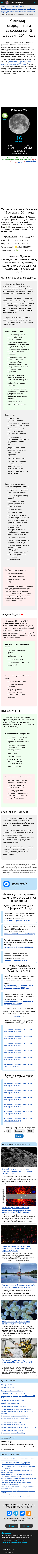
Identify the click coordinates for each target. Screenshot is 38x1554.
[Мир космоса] (7, 2)
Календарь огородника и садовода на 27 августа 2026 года (18, 1397)
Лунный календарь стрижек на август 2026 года (16, 1409)
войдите (20, 162)
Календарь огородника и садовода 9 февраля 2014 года (18, 1065)
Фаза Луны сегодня (7, 1385)
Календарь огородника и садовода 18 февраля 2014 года (18, 1098)
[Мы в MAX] (9, 1513)
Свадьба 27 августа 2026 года (10, 1403)
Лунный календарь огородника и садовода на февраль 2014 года (18, 11)
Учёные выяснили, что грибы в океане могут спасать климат (18, 1492)
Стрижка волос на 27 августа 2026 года (13, 1393)
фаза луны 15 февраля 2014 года (17, 920)
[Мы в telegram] (16, 1513)
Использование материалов (18, 1542)
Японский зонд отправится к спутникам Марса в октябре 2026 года (16, 1471)
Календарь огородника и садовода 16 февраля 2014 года (18, 1084)
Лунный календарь (17, 6)
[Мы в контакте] (22, 1513)
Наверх (26, 1526)
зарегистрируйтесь (31, 161)
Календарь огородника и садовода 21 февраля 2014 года (18, 1119)
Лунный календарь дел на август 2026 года (14, 1416)
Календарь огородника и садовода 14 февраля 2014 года (18, 1030)
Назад (11, 1526)
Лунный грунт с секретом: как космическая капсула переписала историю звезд (17, 1459)
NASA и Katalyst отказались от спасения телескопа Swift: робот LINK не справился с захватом (18, 1479)
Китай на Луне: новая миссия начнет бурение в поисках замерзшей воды (18, 1487)
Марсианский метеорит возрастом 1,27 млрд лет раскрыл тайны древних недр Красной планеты (16, 1496)
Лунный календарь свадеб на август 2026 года (15, 1419)
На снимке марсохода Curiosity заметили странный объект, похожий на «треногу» (17, 1483)
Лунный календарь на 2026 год (11, 1422)
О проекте (5, 1542)
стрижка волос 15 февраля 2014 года (19, 934)
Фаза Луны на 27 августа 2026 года (12, 1391)
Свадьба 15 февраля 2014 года (16, 960)
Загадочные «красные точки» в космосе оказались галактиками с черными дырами (17, 1475)
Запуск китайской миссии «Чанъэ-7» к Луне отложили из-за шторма (18, 1467)
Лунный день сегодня (8, 1387)
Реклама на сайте (7, 1545)
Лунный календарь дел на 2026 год (12, 1430)
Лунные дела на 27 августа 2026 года (12, 1400)
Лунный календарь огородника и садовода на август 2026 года (17, 1412)
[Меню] (2, 2)
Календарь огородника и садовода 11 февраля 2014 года (18, 1051)
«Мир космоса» (6, 1533)
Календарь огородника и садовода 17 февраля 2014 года (18, 1091)
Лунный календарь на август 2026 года (13, 1406)
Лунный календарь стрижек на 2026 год (13, 1425)
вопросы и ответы (26, 873)
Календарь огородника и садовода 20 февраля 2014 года (18, 1112)
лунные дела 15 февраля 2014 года (18, 947)
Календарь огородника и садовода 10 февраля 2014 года (18, 1058)
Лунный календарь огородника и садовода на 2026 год (18, 1427)
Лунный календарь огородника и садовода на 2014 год (18, 9)
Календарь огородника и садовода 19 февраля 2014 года (18, 1105)
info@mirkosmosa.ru (19, 1540)
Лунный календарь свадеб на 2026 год (13, 1433)
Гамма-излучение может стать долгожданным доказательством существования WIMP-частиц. (16, 1463)
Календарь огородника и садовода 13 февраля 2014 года (18, 1037)
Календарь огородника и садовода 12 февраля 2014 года (18, 1044)
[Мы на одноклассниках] (29, 1513)
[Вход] (35, 2)
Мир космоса (5, 6)
